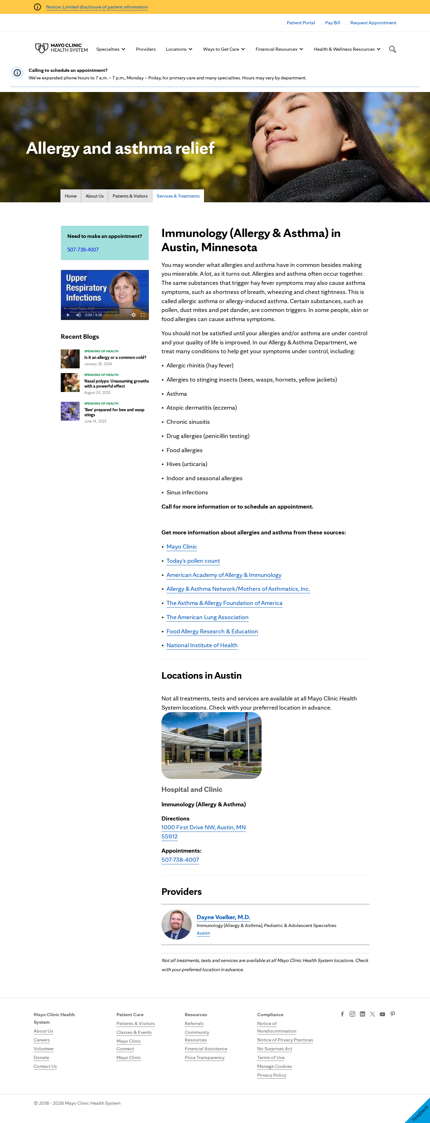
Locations (176, 49)
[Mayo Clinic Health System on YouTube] (382, 1014)
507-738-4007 (83, 249)
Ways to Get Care (221, 49)
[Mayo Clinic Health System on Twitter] (372, 1014)
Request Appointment (373, 23)
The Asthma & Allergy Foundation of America (225, 603)
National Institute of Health (202, 645)
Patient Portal (301, 23)
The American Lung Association (208, 617)
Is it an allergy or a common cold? (115, 357)
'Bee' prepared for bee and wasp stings (114, 412)
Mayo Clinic (182, 546)
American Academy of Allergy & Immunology (224, 575)
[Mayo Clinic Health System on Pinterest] (392, 1014)
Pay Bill (332, 23)
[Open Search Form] (392, 49)
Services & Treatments (178, 196)
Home (70, 196)
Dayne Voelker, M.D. (223, 917)
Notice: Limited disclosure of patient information (97, 7)
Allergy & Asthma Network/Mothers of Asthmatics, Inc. (238, 588)
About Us (95, 196)
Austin (203, 933)
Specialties (108, 49)
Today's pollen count (193, 560)
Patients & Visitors (130, 196)
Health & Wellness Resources (344, 49)
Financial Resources (276, 49)
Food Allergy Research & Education (212, 631)
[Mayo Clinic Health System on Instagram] (352, 1014)
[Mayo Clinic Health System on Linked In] (362, 1014)
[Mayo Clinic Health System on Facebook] (342, 1014)
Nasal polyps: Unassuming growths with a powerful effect (116, 383)
